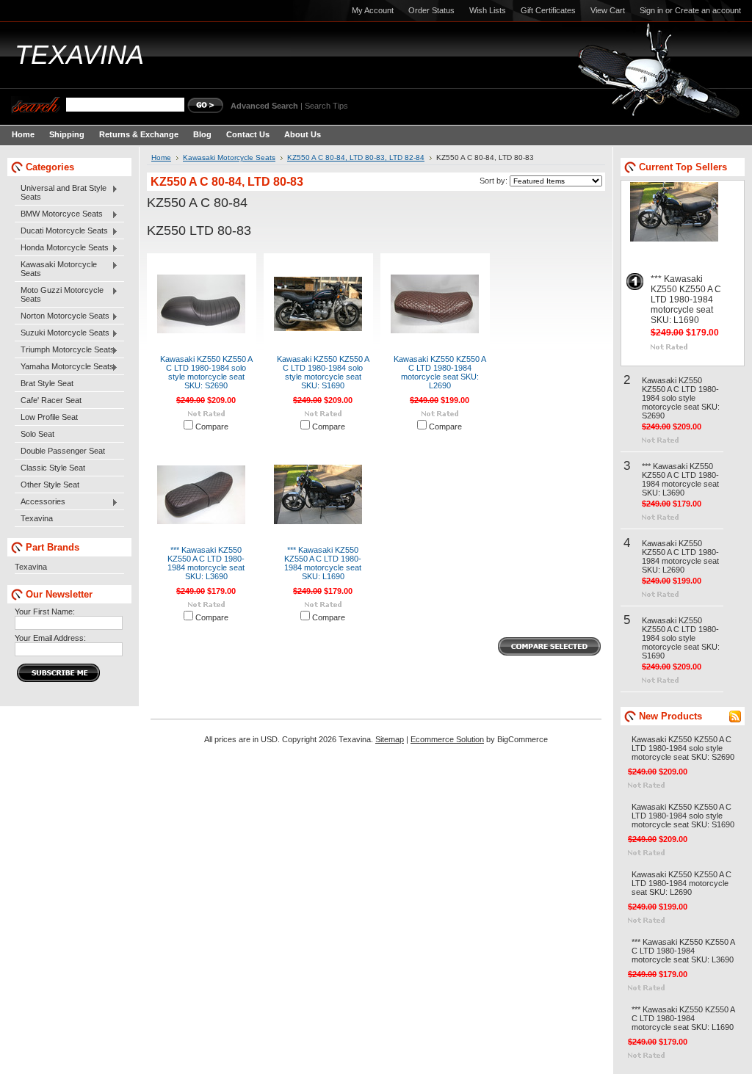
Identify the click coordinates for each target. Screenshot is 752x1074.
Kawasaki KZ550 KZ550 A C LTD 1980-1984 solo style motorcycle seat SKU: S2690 (206, 372)
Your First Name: (45, 611)
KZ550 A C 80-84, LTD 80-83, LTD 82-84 (355, 157)
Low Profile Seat (49, 417)
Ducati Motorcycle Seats (61, 231)
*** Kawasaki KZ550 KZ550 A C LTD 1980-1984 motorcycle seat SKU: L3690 (206, 563)
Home (161, 157)
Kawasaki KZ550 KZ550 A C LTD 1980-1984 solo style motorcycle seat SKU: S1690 (323, 372)
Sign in (651, 10)
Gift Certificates (548, 10)
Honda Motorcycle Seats (62, 248)
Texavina (37, 518)
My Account (373, 10)
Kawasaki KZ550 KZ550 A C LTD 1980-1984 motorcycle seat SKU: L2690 (440, 372)
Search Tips (326, 105)
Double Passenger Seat (63, 450)
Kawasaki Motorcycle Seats (56, 268)
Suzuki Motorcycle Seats (62, 333)
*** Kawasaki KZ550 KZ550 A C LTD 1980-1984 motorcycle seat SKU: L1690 (322, 563)
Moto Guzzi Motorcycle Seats (59, 294)
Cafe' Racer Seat (51, 400)
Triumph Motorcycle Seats (65, 350)
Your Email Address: (50, 638)
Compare (211, 426)
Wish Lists (487, 10)
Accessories (40, 502)
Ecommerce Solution (447, 739)
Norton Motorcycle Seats (62, 316)
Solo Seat (37, 433)
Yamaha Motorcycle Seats (64, 367)
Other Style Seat (50, 484)
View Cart (607, 10)
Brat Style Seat (47, 383)
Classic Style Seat (53, 467)
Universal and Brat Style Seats (60, 192)
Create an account (708, 10)
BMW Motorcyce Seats (59, 214)
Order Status (431, 10)
